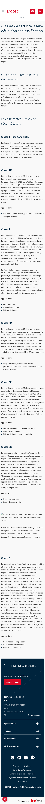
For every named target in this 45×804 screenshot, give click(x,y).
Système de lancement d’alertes (22, 778)
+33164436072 (36, 715)
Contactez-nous (12, 682)
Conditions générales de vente (22, 774)
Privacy (16, 766)
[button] (4, 799)
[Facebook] (26, 757)
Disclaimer (28, 766)
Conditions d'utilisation (22, 770)
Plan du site (22, 781)
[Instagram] (12, 757)
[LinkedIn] (19, 757)
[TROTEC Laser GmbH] (13, 11)
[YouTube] (33, 757)
